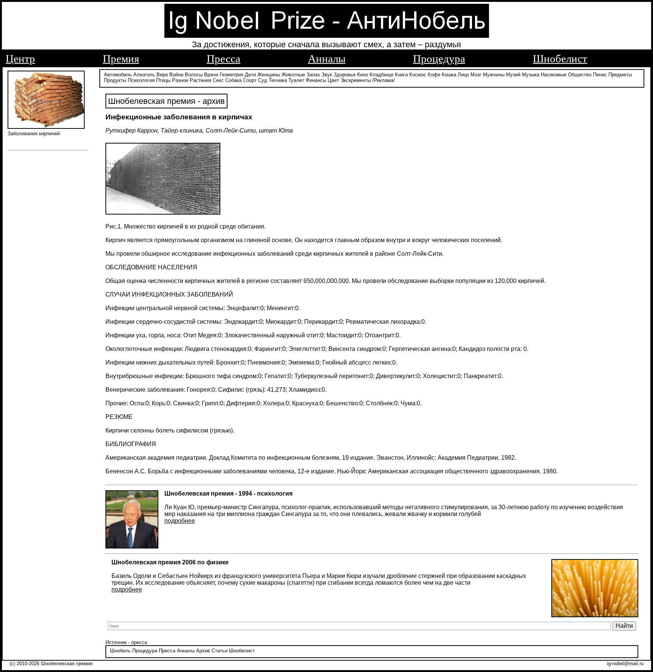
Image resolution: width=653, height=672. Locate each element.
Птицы (163, 80)
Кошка (449, 74)
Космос (417, 74)
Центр (20, 59)
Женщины (268, 74)
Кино (362, 74)
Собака (233, 80)
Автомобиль (118, 74)
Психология (141, 80)
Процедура (439, 59)
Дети (250, 74)
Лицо (463, 74)
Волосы (194, 74)
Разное (180, 80)
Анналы (326, 59)
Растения (200, 80)
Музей (513, 74)
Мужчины (493, 74)
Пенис (600, 74)
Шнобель (120, 650)
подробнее (179, 521)
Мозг (475, 74)
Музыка (530, 74)
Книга (401, 74)
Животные (293, 74)
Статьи (219, 650)
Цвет (333, 80)
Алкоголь (144, 74)
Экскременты (355, 80)
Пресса (223, 59)
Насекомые (553, 74)
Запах (313, 74)
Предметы (620, 74)
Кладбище (381, 74)
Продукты (115, 80)
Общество (579, 74)
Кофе (434, 74)
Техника (278, 80)
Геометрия (231, 74)
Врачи (211, 74)
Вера (162, 74)
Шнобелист (560, 59)
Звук (327, 74)
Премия (121, 59)
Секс (218, 80)
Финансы (316, 80)
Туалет (296, 80)
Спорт (250, 80)
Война (176, 74)
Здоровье (345, 74)
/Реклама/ (383, 80)
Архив (203, 650)
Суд (262, 80)
